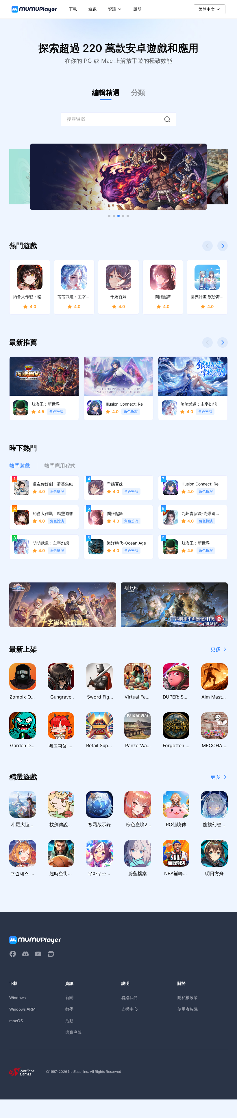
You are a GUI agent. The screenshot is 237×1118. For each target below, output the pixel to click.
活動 (69, 1020)
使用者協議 (187, 1009)
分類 (138, 92)
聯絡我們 (129, 997)
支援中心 (129, 1009)
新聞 (69, 997)
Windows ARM (22, 1009)
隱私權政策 (187, 997)
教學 (69, 1009)
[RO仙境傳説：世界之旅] (62, 604)
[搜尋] (167, 119)
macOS (16, 1020)
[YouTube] (38, 953)
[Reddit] (50, 953)
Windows (17, 997)
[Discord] (25, 953)
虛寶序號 (73, 1032)
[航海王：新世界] (118, 177)
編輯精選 (106, 92)
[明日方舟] (174, 604)
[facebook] (12, 953)
